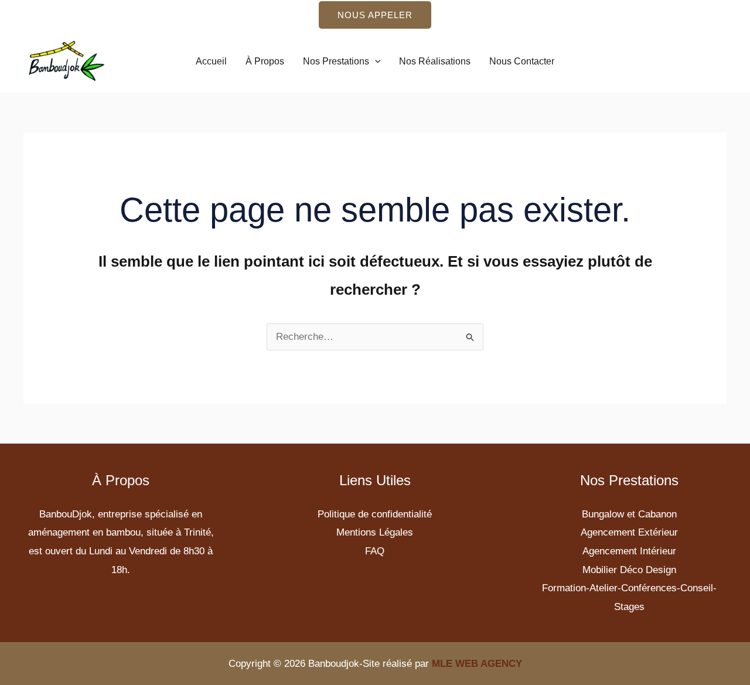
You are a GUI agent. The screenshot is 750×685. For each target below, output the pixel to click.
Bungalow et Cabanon (629, 514)
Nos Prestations (336, 61)
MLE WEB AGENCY (477, 663)
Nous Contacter (521, 61)
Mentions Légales (374, 532)
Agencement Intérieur (629, 551)
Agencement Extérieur (629, 532)
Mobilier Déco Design (629, 569)
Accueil (211, 61)
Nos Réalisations (435, 61)
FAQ (374, 551)
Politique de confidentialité (375, 514)
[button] (375, 15)
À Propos (265, 61)
